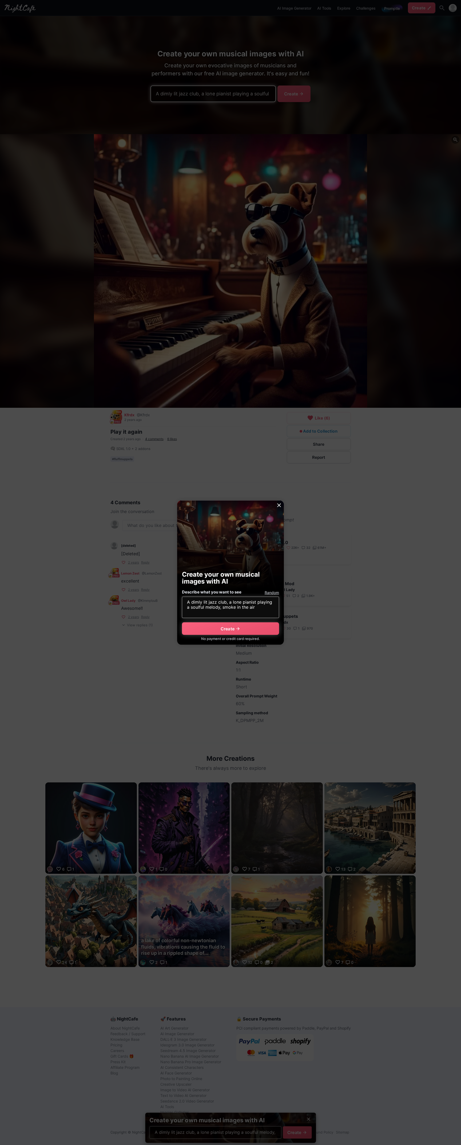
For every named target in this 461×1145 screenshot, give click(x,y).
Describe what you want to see (211, 592)
